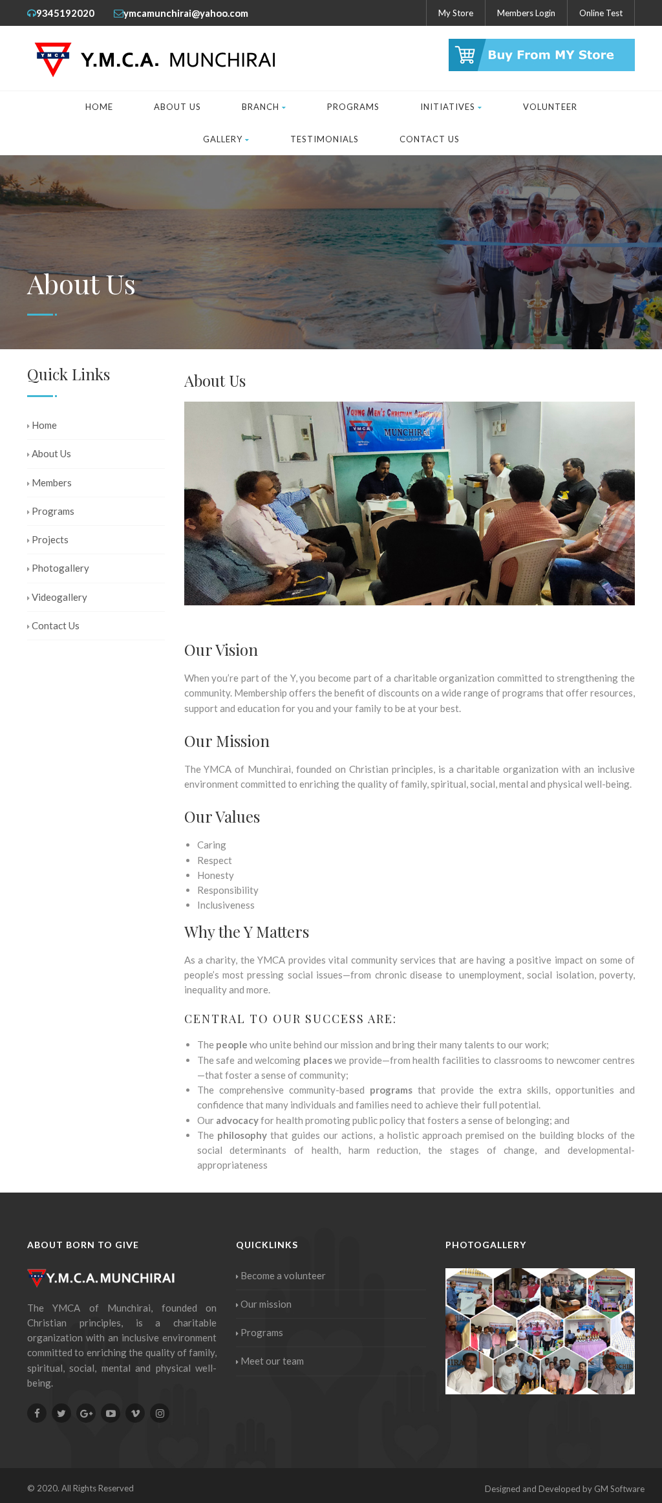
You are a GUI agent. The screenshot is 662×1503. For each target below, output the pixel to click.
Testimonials (324, 139)
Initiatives (447, 107)
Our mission (266, 1304)
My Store (455, 13)
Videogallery (59, 597)
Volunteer (550, 107)
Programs (353, 107)
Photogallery (60, 568)
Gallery (222, 139)
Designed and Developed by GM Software (565, 1489)
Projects (50, 539)
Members (52, 482)
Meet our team (272, 1361)
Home (99, 107)
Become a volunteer (283, 1275)
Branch (260, 107)
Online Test (601, 13)
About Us (177, 107)
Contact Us (430, 139)
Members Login (526, 13)
